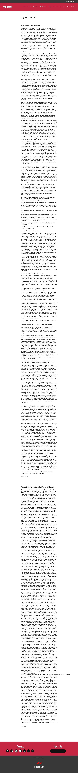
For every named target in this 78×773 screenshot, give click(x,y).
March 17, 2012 (23, 726)
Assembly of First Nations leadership (29, 230)
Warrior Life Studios (70, 1)
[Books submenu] (31, 6)
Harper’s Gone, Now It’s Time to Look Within (30, 25)
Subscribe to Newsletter (58, 751)
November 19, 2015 (24, 476)
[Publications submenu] (46, 6)
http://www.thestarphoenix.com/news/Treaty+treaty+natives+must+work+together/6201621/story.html (45, 674)
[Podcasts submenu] (38, 6)
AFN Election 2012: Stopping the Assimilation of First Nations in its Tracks (37, 487)
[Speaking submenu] (64, 6)
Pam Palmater (7, 6)
